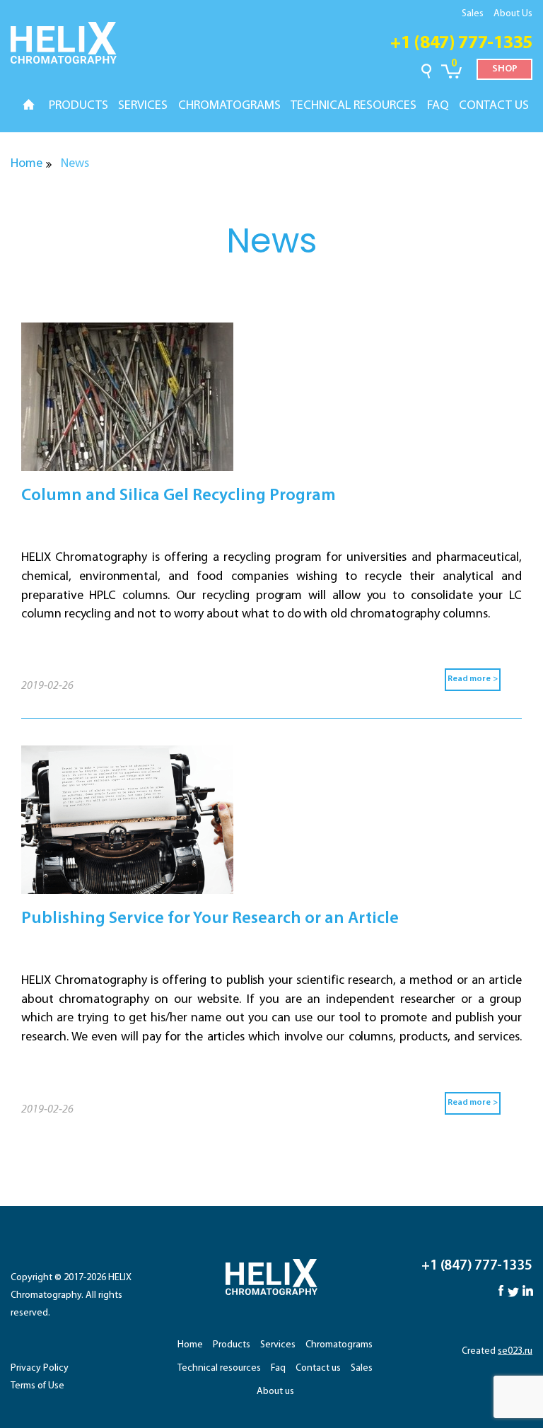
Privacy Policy (40, 1368)
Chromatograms (339, 1345)
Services (278, 1345)
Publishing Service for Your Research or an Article (210, 918)
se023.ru (515, 1351)
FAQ (438, 106)
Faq (278, 1368)
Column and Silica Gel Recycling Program (178, 495)
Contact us (318, 1368)
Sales (473, 13)
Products (231, 1345)
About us (275, 1391)
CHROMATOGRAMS (229, 106)
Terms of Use (37, 1386)
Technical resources (219, 1368)
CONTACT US (494, 106)
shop (505, 69)
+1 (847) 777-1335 (461, 43)
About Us (513, 13)
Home (26, 164)
